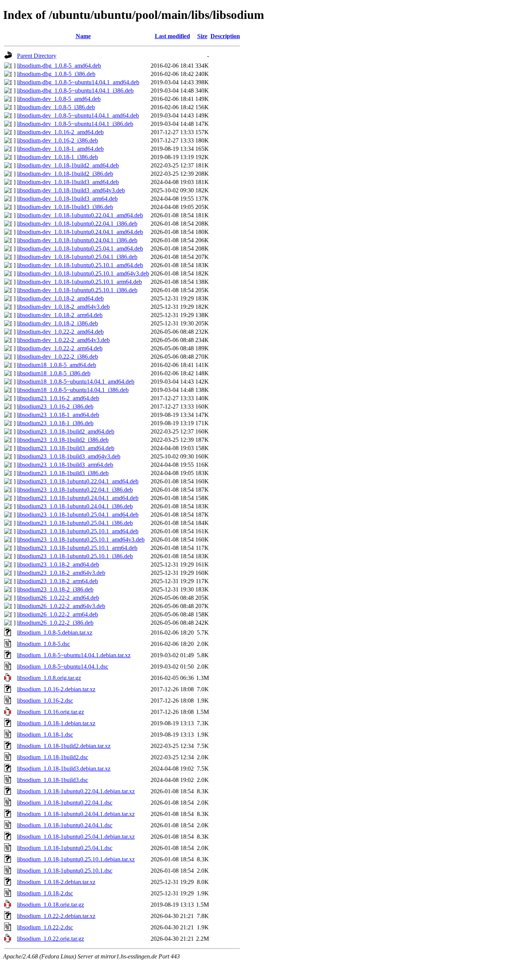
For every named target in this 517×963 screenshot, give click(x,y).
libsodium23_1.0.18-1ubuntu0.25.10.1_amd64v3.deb (81, 539)
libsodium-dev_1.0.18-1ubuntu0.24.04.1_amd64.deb (80, 232)
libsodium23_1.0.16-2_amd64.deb (58, 398)
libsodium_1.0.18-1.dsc (45, 734)
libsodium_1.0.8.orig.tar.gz (49, 678)
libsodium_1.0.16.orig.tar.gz (50, 712)
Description (225, 36)
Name (83, 36)
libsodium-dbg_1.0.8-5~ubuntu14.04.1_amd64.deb (78, 82)
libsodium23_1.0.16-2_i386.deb (55, 406)
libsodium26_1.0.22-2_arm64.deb (57, 614)
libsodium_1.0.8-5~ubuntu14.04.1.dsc (62, 666)
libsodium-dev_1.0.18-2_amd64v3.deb (63, 306)
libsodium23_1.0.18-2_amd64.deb (58, 564)
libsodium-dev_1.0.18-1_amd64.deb (60, 149)
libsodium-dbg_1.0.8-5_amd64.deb (59, 65)
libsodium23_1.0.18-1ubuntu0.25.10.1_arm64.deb (77, 548)
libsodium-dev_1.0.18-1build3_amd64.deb (68, 182)
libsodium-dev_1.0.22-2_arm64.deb (60, 348)
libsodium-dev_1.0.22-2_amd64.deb (60, 331)
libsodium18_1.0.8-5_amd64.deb (56, 365)
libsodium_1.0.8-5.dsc (43, 644)
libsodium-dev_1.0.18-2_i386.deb (57, 323)
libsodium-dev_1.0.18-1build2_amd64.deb (68, 165)
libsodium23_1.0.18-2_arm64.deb (57, 581)
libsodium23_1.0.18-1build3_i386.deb (63, 473)
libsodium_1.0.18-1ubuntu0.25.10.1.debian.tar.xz (76, 859)
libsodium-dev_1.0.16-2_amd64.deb (60, 132)
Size (202, 36)
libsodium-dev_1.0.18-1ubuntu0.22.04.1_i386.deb (77, 223)
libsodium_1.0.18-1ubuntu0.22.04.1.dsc (64, 802)
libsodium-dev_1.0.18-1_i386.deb (57, 157)
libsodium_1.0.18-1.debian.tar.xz (56, 723)
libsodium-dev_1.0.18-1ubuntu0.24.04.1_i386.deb (77, 240)
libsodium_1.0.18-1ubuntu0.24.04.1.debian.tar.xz (76, 814)
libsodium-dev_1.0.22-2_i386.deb (57, 356)
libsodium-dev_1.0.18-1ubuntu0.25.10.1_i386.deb (77, 290)
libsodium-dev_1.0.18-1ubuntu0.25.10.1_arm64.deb (79, 282)
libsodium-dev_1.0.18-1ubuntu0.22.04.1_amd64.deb (80, 215)
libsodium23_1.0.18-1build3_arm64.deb (65, 464)
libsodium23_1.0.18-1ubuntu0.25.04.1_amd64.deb (78, 514)
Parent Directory (36, 56)
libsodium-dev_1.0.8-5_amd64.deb (59, 99)
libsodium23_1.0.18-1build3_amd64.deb (65, 448)
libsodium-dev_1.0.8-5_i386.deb (56, 107)
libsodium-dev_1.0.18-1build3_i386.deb (65, 207)
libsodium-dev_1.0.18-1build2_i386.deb (65, 173)
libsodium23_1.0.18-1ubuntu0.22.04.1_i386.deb (75, 489)
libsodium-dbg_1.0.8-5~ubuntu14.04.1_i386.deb (75, 90)
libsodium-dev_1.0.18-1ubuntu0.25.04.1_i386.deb (77, 257)
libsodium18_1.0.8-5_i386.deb (53, 373)
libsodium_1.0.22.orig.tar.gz (50, 938)
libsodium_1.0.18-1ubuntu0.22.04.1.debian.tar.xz (76, 791)
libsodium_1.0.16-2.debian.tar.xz (56, 689)
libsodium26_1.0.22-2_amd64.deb (58, 598)
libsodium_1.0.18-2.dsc (45, 893)
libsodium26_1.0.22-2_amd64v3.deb (61, 606)
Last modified (172, 36)
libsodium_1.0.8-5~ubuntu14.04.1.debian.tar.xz (74, 655)
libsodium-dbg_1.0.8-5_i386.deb (56, 74)
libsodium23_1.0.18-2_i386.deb (55, 589)
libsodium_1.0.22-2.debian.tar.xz (56, 916)
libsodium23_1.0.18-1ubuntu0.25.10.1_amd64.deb (78, 531)
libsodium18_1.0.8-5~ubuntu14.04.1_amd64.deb (75, 381)
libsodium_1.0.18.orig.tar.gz (50, 904)
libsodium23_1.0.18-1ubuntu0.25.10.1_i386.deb (75, 556)
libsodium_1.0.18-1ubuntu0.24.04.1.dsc (64, 825)
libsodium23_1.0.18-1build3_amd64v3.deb (68, 456)
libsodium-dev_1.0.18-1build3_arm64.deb (67, 198)
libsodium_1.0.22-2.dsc (45, 927)
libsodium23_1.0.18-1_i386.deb (55, 423)
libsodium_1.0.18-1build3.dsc (52, 780)
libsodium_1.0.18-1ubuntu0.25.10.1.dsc (64, 870)
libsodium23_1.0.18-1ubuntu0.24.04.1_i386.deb (75, 506)
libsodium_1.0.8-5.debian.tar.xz (54, 632)
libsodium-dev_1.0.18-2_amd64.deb (60, 298)
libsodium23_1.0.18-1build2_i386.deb (63, 440)
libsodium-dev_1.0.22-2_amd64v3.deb (63, 340)
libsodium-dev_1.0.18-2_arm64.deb (60, 315)
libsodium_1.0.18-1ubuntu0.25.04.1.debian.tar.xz (76, 836)
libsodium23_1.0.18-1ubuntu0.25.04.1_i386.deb (75, 523)
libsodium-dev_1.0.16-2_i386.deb (57, 140)
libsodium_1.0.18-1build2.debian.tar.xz (64, 746)
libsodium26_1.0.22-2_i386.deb (55, 622)
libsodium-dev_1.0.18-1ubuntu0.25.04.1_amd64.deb (80, 248)
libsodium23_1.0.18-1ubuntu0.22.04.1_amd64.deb (78, 481)
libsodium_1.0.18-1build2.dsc (52, 757)
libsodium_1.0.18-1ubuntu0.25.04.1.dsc (64, 848)
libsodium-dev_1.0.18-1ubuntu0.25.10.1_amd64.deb (80, 265)
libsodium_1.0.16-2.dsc (45, 700)
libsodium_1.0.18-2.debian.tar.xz (56, 882)
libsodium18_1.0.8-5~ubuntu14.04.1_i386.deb (73, 390)
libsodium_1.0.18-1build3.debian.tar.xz (64, 768)
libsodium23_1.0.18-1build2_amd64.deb (65, 431)
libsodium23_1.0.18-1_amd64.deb (58, 415)
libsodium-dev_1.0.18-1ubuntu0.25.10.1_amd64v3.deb (83, 273)
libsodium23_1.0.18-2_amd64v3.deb (61, 573)
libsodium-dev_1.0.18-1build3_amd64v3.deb (71, 190)
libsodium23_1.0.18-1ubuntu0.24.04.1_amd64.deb (78, 498)
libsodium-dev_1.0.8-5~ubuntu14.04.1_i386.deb (75, 124)
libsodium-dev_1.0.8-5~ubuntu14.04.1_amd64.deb (78, 115)
